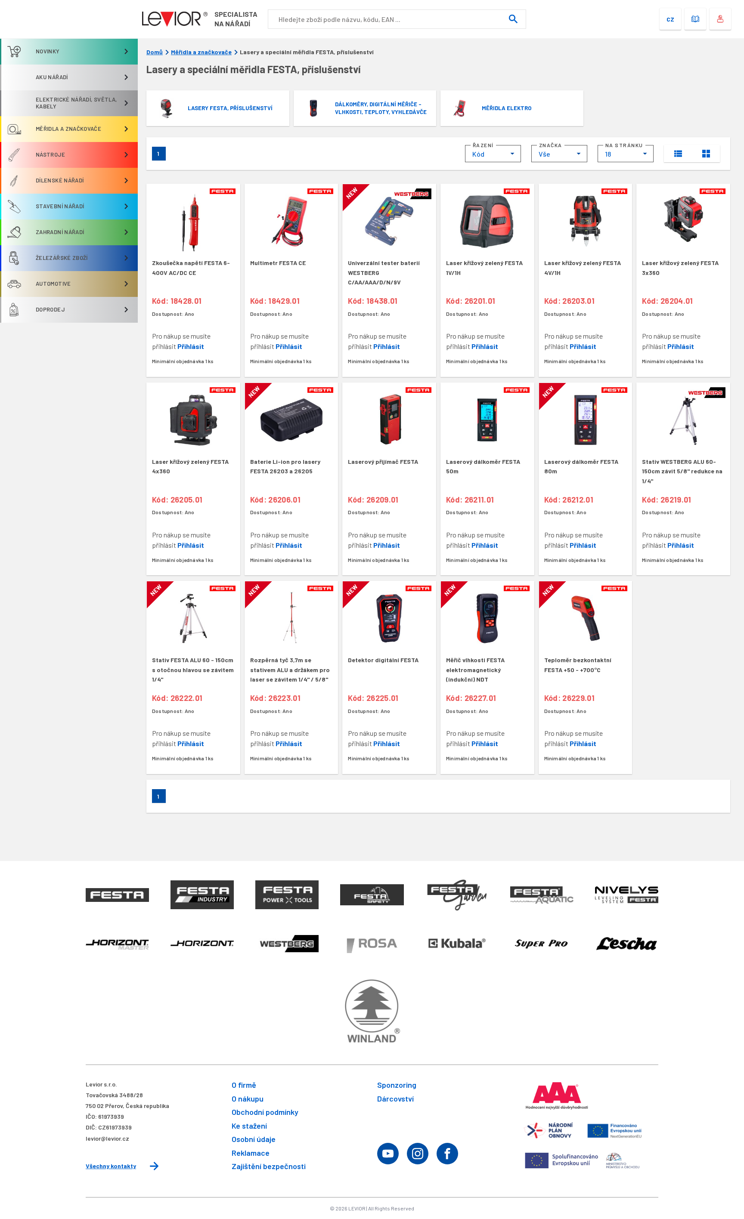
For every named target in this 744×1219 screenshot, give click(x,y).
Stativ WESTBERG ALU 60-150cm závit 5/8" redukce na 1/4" (682, 471)
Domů (154, 52)
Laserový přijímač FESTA (383, 461)
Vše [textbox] (544, 154)
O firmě (244, 1084)
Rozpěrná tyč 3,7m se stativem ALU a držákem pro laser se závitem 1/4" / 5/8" (290, 669)
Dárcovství (395, 1098)
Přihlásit (190, 346)
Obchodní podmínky (265, 1112)
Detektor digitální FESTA (383, 660)
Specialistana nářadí (235, 19)
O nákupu (248, 1098)
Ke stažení (249, 1125)
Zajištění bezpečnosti (269, 1166)
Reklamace (251, 1152)
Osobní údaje (254, 1139)
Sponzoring (396, 1084)
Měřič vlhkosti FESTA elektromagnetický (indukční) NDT (475, 669)
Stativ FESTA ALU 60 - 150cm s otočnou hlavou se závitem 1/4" (193, 669)
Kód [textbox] (478, 154)
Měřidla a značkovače (201, 52)
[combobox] (493, 153)
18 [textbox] (608, 154)
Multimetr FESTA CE (278, 262)
